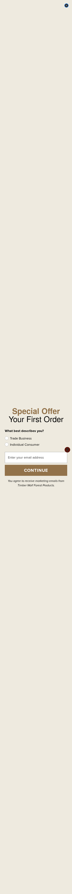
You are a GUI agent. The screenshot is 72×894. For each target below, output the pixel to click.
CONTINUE (36, 470)
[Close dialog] (66, 5)
